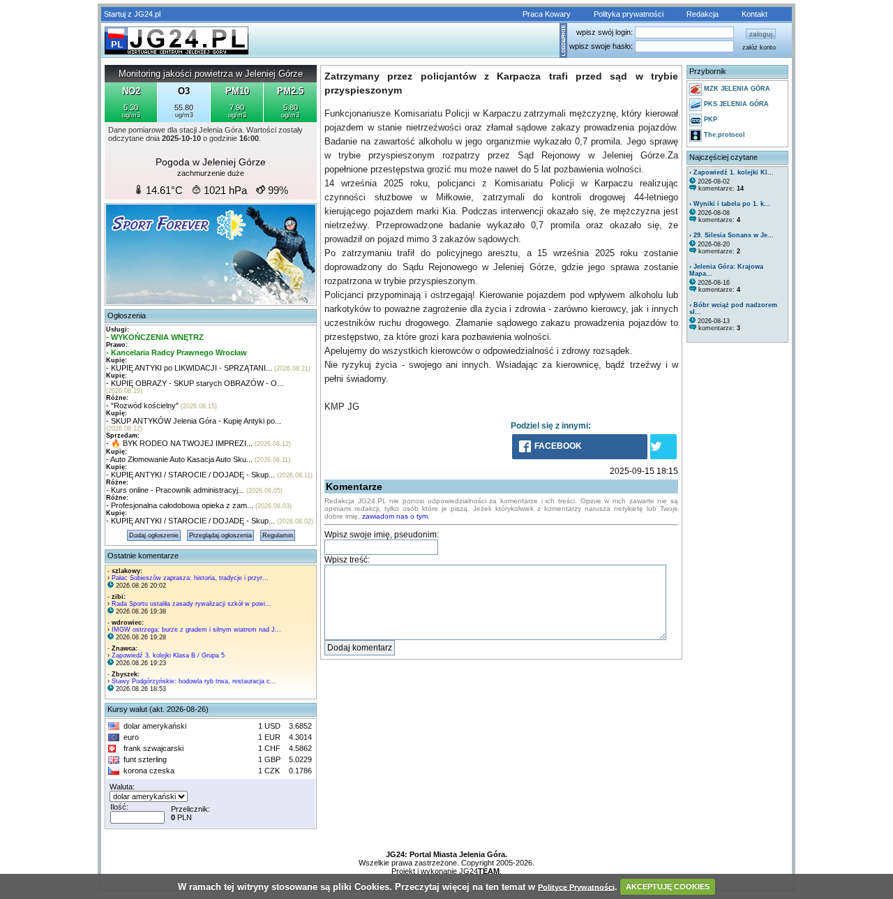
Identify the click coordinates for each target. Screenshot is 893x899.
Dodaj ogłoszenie (154, 535)
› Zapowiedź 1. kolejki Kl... (731, 172)
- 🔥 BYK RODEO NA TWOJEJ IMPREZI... (179, 443)
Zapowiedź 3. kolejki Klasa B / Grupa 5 (168, 655)
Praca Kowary (547, 14)
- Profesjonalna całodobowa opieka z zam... (179, 505)
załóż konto (759, 47)
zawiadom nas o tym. (396, 516)
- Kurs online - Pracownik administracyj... (175, 490)
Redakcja (702, 14)
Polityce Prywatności (576, 886)
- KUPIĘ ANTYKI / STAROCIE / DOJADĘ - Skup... (190, 474)
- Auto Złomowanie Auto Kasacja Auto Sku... (179, 459)
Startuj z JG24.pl (132, 14)
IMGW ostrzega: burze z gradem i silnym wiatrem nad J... (196, 629)
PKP (709, 119)
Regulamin (277, 535)
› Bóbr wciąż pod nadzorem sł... (733, 308)
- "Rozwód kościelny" (142, 405)
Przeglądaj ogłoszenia (220, 535)
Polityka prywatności (628, 14)
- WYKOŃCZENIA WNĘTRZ (155, 337)
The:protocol (723, 134)
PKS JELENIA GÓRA (735, 104)
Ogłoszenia (126, 315)
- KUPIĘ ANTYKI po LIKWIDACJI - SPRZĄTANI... (189, 368)
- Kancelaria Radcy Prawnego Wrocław (176, 352)
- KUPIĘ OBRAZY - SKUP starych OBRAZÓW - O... (194, 383)
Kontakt (754, 14)
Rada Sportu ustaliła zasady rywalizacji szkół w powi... (191, 603)
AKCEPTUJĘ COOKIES (668, 886)
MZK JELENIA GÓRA (736, 88)
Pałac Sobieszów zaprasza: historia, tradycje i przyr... (190, 577)
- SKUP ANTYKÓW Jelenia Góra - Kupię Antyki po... (193, 421)
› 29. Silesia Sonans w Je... (731, 235)
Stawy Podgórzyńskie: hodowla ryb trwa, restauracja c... (194, 681)
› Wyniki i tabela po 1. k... (729, 203)
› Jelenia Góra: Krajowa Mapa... (726, 270)
